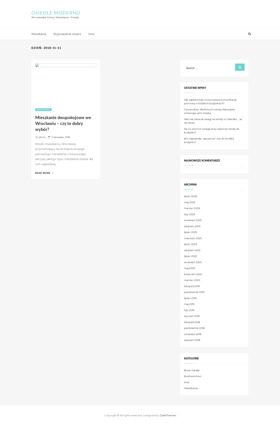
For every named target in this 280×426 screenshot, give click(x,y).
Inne (91, 34)
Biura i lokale (192, 370)
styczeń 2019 (192, 316)
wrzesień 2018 (192, 334)
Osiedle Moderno (55, 13)
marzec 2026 (192, 208)
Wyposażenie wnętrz (67, 34)
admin (42, 137)
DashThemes (168, 415)
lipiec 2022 (190, 256)
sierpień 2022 (192, 250)
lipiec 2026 (190, 196)
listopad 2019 (192, 286)
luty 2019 (189, 310)
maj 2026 (189, 202)
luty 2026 (189, 214)
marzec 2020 (192, 280)
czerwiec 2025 (193, 238)
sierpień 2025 (192, 226)
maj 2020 (189, 268)
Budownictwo (192, 376)
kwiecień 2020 (193, 274)
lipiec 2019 (190, 298)
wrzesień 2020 (193, 262)
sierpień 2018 (192, 340)
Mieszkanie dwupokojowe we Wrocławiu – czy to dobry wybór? (63, 124)
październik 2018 (194, 328)
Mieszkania (38, 34)
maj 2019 (189, 304)
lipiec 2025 (190, 232)
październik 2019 (194, 292)
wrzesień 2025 (193, 220)
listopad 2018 (192, 322)
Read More (44, 173)
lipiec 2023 (190, 244)
